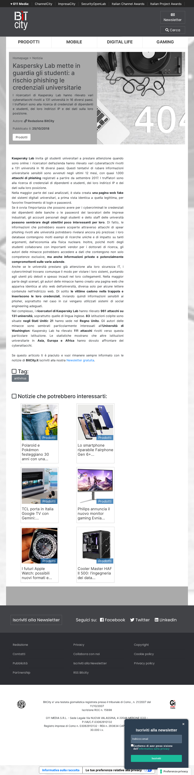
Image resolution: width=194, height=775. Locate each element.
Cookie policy (144, 654)
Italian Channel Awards (128, 4)
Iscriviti (156, 758)
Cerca (174, 30)
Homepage (20, 58)
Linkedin (167, 620)
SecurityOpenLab (93, 4)
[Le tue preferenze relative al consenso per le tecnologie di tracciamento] (174, 771)
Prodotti (28, 41)
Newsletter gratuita (80, 360)
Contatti (19, 654)
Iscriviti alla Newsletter (36, 620)
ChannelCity (43, 4)
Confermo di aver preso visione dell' (153, 747)
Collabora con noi (86, 654)
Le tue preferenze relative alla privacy (114, 770)
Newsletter (173, 19)
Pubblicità (20, 663)
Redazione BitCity (40, 121)
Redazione (20, 645)
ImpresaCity (66, 4)
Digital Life (120, 41)
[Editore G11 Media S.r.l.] (172, 704)
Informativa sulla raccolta (60, 770)
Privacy (78, 645)
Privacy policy (144, 663)
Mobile (74, 41)
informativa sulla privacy (154, 748)
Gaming (165, 41)
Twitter (142, 620)
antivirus (20, 378)
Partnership (21, 672)
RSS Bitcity (81, 672)
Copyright (141, 645)
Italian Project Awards (165, 4)
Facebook (114, 620)
